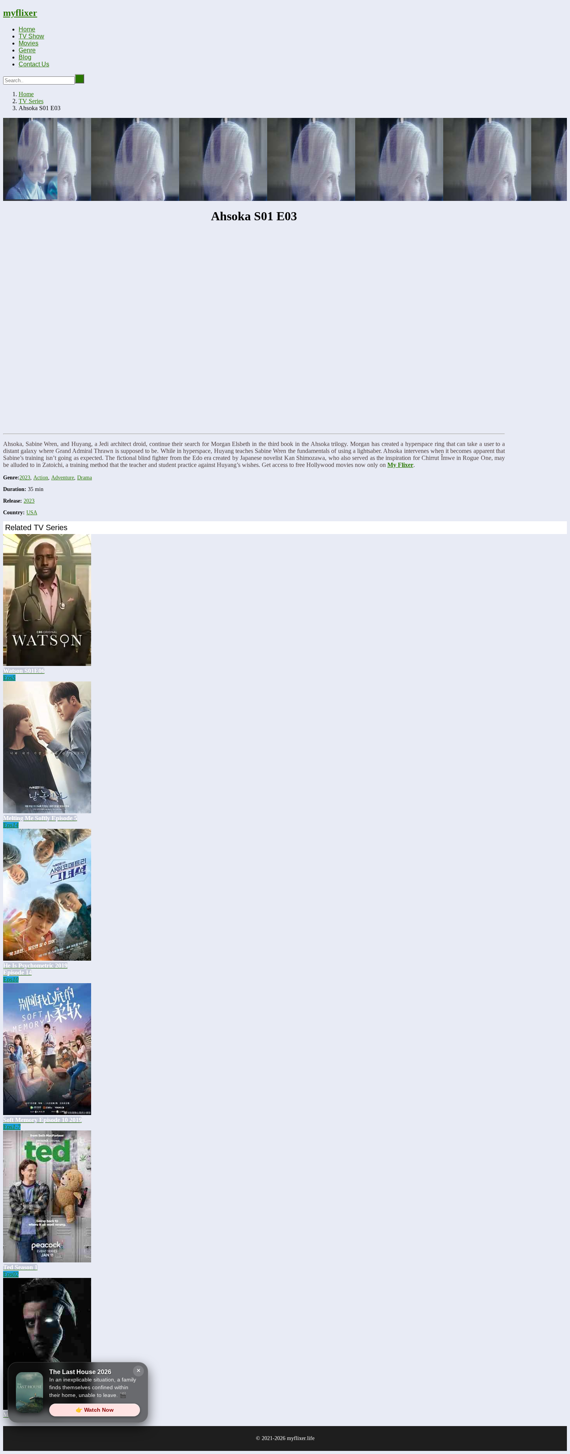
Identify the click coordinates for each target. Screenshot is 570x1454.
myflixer (20, 13)
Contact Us (34, 64)
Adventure (62, 478)
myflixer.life (300, 1438)
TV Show (31, 36)
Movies (28, 43)
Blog (25, 57)
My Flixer (400, 465)
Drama (84, 478)
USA (31, 512)
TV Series (31, 101)
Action (40, 478)
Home (27, 29)
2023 (24, 478)
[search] (79, 78)
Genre (27, 50)
